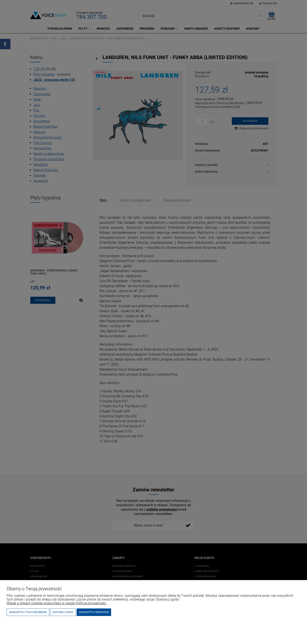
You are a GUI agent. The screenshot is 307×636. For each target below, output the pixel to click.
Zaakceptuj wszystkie (94, 612)
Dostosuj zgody (63, 612)
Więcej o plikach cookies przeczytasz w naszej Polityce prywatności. (57, 603)
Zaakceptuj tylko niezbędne (28, 612)
